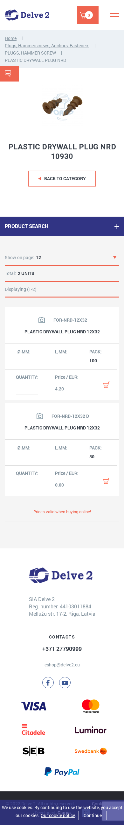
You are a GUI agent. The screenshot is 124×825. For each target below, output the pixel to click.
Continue (93, 815)
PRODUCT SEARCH (26, 226)
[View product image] (41, 320)
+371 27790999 (62, 648)
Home (11, 38)
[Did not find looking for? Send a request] (9, 74)
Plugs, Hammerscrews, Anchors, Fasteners (47, 46)
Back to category (65, 178)
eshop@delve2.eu (62, 665)
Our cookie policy (58, 815)
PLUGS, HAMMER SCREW (30, 53)
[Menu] (114, 15)
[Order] (106, 384)
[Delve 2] (27, 15)
